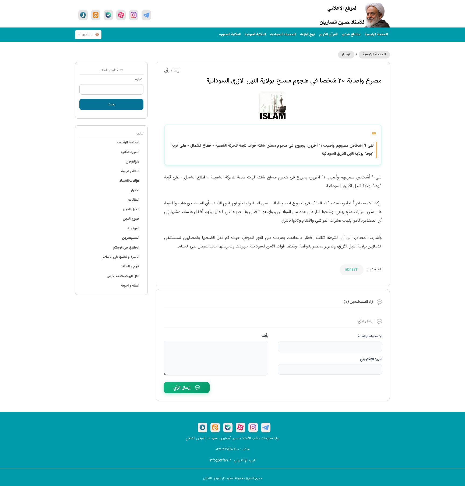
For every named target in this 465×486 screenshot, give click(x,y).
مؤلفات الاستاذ (129, 181)
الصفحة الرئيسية (374, 54)
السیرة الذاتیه (130, 152)
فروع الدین (131, 219)
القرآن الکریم (328, 34)
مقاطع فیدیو (351, 34)
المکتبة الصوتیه (255, 34)
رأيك (265, 336)
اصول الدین (131, 209)
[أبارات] (121, 15)
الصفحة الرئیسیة (376, 34)
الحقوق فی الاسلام (126, 248)
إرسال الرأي (181, 387)
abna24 (351, 270)
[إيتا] (95, 15)
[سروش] (83, 15)
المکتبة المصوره (230, 34)
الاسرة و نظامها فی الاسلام (121, 257)
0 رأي (168, 71)
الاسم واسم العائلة (370, 336)
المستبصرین (130, 238)
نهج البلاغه (307, 34)
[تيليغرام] (146, 15)
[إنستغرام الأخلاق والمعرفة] (133, 15)
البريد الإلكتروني (371, 359)
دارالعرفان (132, 162)
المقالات (133, 200)
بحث (111, 104)
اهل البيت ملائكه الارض (123, 276)
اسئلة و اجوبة (130, 171)
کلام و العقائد (130, 267)
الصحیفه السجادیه (283, 34)
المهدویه (133, 229)
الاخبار (346, 54)
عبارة (138, 79)
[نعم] (108, 15)
